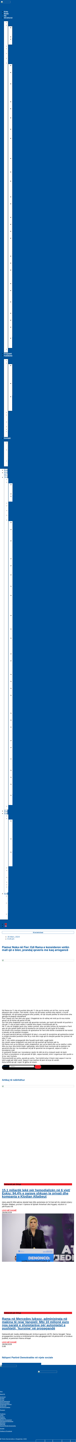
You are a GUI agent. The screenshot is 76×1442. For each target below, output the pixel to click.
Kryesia (11, 46)
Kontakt (7, 438)
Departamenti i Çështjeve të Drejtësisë (17, 342)
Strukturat (3, 1397)
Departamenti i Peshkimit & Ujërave (17, 76)
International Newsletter (6, 1421)
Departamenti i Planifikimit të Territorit (17, 306)
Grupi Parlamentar (5, 1401)
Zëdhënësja (17, 37)
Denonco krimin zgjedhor (11, 463)
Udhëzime (3, 1418)
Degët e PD (3, 1406)
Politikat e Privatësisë (6, 1431)
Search (5, 1066)
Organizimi (12, 23)
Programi (8, 354)
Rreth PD (6, 15)
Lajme (10, 360)
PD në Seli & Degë (38, 932)
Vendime (2, 1417)
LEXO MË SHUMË (9, 1210)
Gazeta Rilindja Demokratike (13, 434)
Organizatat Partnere (6, 1404)
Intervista (11, 429)
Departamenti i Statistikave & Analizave (17, 331)
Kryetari (2, 1398)
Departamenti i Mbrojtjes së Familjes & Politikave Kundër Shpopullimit (17, 147)
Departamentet (14, 63)
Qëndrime (12, 427)
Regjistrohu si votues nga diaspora (12, 454)
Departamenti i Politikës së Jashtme (17, 122)
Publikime (8, 356)
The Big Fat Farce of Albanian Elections (15, 403)
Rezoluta (11, 412)
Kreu (6, 12)
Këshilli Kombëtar (5, 1403)
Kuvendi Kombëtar (5, 1407)
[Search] (38, 1067)
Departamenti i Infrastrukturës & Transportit (18, 294)
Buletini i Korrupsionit (6, 1420)
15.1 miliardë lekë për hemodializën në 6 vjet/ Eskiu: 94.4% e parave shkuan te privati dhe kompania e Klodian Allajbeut (36, 1193)
